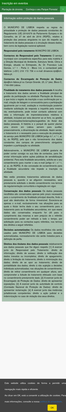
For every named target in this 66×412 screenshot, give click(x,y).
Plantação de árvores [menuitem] (12, 9)
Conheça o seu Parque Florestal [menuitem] (41, 9)
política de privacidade (51, 401)
